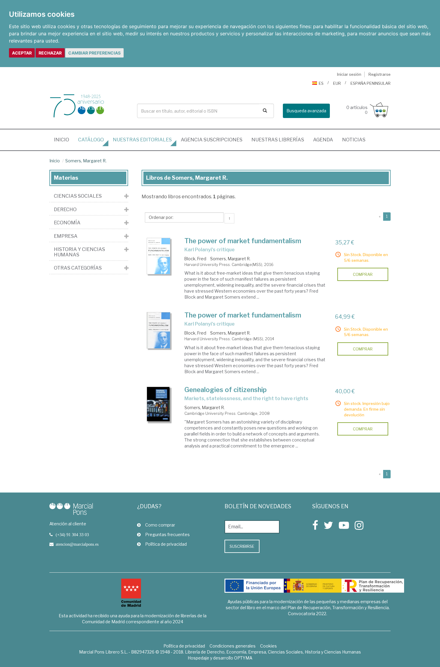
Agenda (323, 140)
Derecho (65, 209)
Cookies (268, 645)
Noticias (353, 140)
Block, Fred (195, 258)
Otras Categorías (78, 268)
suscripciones (211, 140)
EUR (337, 83)
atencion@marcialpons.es (77, 544)
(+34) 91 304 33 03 (72, 535)
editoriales (142, 140)
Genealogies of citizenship (225, 390)
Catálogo (91, 140)
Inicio (64, 140)
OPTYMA (243, 657)
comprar (363, 274)
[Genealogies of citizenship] (159, 404)
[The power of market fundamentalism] (159, 256)
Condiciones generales (233, 645)
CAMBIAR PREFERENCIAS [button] (94, 52)
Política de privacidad (166, 544)
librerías (277, 140)
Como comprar (160, 524)
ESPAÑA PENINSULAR (371, 83)
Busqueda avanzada (306, 110)
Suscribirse (242, 546)
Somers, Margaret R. (86, 160)
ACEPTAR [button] (22, 52)
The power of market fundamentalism (242, 241)
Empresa (66, 236)
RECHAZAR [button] (50, 52)
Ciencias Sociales (78, 196)
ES (321, 83)
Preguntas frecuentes (167, 534)
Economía (67, 223)
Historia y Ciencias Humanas (79, 252)
